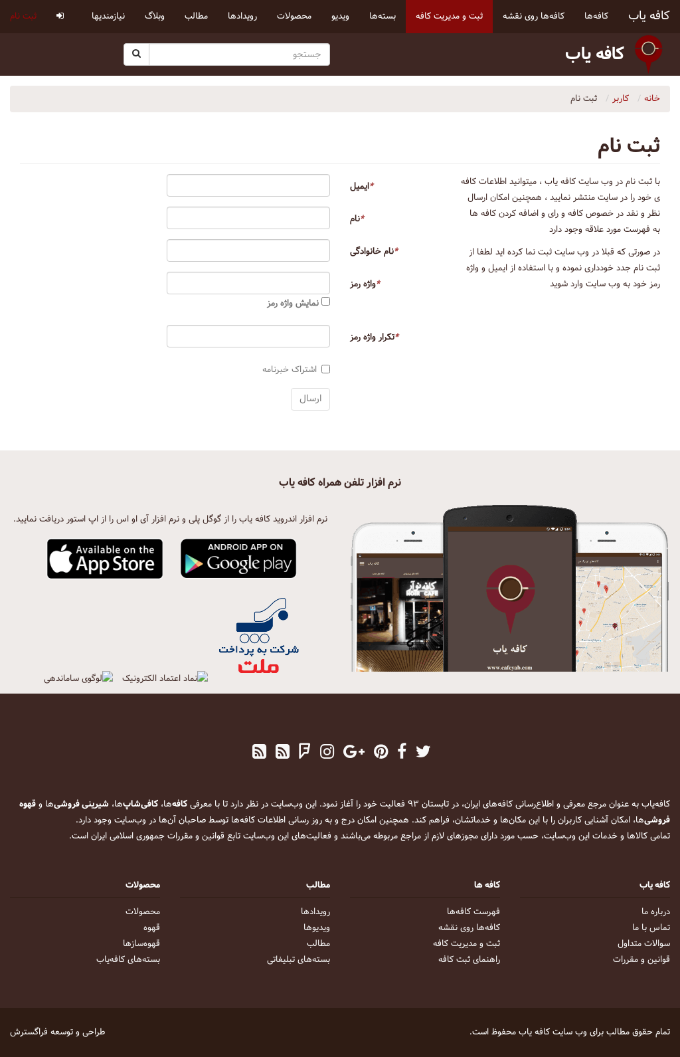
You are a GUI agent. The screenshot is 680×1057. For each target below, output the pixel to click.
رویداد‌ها (315, 912)
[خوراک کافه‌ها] (259, 753)
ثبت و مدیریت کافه (466, 944)
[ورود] (60, 16)
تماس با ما (651, 928)
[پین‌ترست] (381, 753)
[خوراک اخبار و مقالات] (283, 753)
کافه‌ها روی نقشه (469, 928)
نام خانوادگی (374, 251)
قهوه (151, 928)
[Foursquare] (305, 753)
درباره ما (655, 912)
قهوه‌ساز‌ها (141, 944)
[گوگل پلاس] (354, 753)
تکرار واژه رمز (374, 337)
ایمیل (361, 186)
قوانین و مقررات (641, 960)
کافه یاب (649, 16)
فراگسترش (29, 1032)
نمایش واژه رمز (294, 303)
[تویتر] (423, 753)
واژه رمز (365, 284)
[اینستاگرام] (327, 753)
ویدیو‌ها (316, 928)
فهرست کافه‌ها (473, 912)
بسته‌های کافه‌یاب (128, 960)
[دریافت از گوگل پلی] (239, 559)
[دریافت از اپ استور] (105, 559)
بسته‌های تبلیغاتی (298, 960)
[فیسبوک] (401, 753)
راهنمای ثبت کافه (469, 960)
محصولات (143, 912)
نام (357, 219)
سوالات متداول (644, 944)
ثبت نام (23, 16)
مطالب (318, 944)
